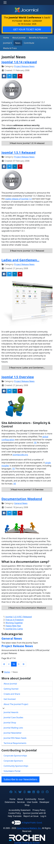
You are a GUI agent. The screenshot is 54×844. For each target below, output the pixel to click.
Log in (43, 816)
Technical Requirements (15, 743)
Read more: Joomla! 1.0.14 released (27, 143)
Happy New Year (13, 625)
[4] (14, 483)
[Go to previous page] (9, 664)
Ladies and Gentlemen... (20, 260)
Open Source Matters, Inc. (29, 828)
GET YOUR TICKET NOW (27, 29)
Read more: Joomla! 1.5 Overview (27, 489)
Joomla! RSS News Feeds (15, 738)
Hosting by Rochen (27, 842)
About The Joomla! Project (16, 704)
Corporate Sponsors (13, 760)
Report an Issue (30, 816)
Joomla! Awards (11, 712)
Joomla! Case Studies (13, 717)
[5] (13, 468)
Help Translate (14, 816)
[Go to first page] (4, 664)
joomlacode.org (20, 454)
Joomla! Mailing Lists (13, 727)
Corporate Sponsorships (15, 755)
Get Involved (10, 699)
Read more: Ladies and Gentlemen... (27, 367)
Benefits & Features (38, 37)
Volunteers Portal (12, 771)
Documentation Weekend (22, 499)
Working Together (14, 622)
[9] (35, 442)
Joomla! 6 (7, 43)
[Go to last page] (23, 664)
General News (21, 503)
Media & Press (10, 48)
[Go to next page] (18, 664)
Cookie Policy (14, 813)
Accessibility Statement (20, 810)
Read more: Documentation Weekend (28, 607)
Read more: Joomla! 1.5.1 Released (27, 250)
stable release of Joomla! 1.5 (18, 198)
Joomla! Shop (10, 722)
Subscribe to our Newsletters (20, 779)
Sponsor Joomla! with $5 (34, 813)
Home (6, 37)
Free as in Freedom (15, 619)
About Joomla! (19, 37)
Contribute (29, 43)
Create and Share (12, 694)
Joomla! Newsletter (13, 732)
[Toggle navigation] (5, 2)
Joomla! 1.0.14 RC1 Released (19, 616)
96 (14, 664)
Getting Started (11, 688)
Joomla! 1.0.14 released (19, 62)
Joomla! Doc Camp (14, 628)
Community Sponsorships (16, 766)
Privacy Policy (39, 810)
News (17, 43)
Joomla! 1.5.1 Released (19, 152)
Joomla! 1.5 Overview (18, 377)
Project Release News (24, 66)
